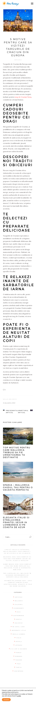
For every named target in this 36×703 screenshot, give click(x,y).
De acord (6, 699)
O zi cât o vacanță (19, 649)
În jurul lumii (18, 626)
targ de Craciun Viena (23, 97)
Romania (18, 656)
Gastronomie (18, 615)
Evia (19, 612)
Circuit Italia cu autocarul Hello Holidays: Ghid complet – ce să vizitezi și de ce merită (17, 551)
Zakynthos (18, 671)
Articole (18, 60)
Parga (19, 652)
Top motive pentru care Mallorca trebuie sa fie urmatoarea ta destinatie (16, 452)
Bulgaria (19, 600)
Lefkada (18, 645)
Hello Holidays (10, 399)
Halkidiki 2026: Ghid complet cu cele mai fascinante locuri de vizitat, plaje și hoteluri (17, 558)
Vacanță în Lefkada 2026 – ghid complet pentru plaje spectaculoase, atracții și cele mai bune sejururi (18, 583)
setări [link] (19, 696)
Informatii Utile (19, 630)
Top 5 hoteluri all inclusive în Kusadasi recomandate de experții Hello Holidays (17, 575)
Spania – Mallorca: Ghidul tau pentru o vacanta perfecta (18, 487)
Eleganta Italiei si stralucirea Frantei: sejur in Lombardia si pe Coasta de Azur (16, 522)
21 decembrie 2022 (9, 403)
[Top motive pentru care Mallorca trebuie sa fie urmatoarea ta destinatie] (18, 436)
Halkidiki (19, 623)
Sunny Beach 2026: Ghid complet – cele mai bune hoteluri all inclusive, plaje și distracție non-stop (17, 567)
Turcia (19, 667)
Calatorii (19, 604)
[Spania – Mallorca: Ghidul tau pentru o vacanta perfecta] (18, 472)
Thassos (18, 660)
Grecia (19, 619)
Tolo (19, 663)
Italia (18, 637)
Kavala (19, 641)
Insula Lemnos (18, 634)
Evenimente (19, 608)
